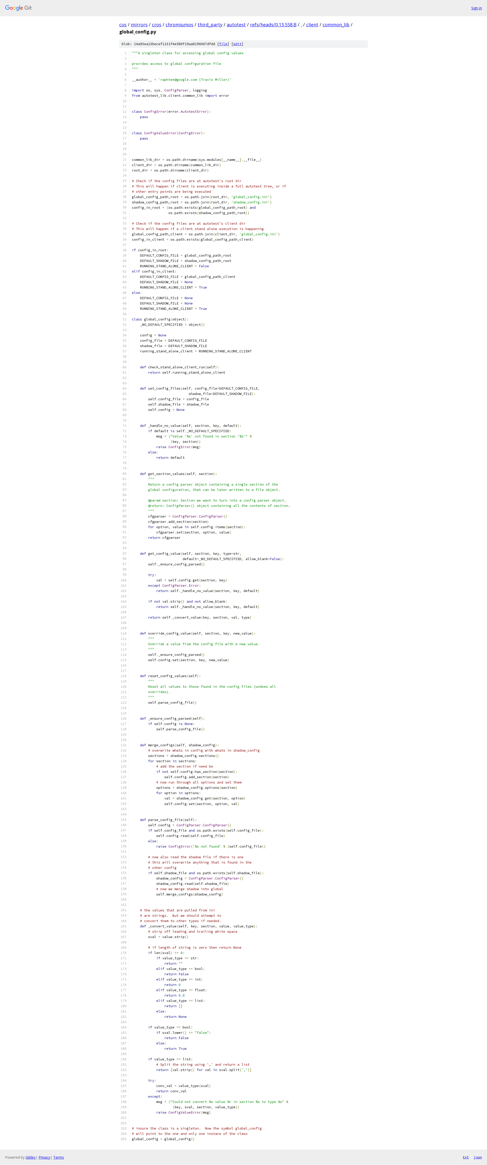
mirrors (139, 25)
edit (237, 44)
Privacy (44, 1157)
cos (123, 25)
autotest (236, 25)
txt (466, 1157)
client (312, 25)
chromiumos (179, 25)
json (478, 1157)
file (223, 44)
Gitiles (31, 1157)
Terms (58, 1157)
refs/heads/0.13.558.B (273, 25)
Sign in (476, 8)
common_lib (336, 25)
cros (156, 25)
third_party (210, 25)
